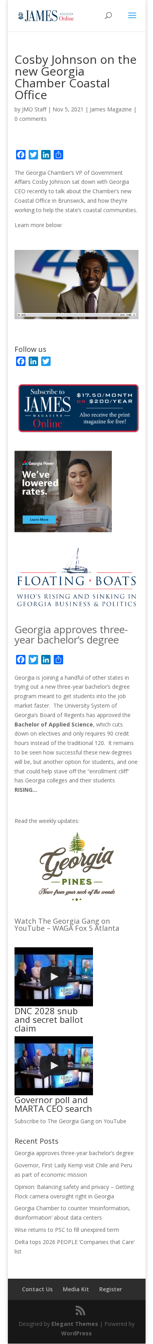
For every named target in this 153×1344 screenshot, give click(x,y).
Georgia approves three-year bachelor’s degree (71, 634)
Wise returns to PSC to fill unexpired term (67, 1229)
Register (110, 1289)
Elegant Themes (74, 1323)
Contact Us (37, 1289)
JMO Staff (34, 109)
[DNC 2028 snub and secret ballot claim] (54, 976)
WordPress (76, 1333)
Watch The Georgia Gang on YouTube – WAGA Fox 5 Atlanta (67, 924)
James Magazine (111, 109)
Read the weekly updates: (47, 821)
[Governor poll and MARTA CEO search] (54, 1065)
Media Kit (76, 1289)
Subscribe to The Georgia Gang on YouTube (70, 1121)
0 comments (31, 118)
